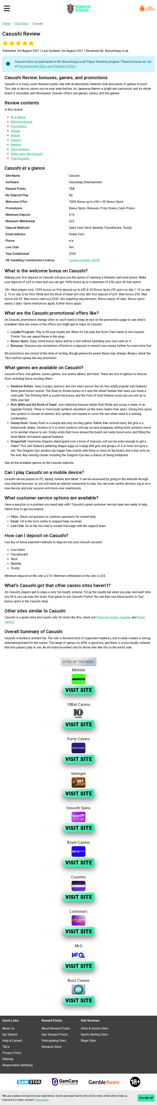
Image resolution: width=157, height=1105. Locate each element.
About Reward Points (56, 1028)
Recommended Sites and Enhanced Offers (47, 66)
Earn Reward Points (55, 1034)
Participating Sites (54, 1040)
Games (15, 131)
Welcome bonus (21, 122)
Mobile (15, 135)
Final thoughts (20, 158)
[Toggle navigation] (6, 8)
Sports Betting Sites (94, 1034)
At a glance (18, 117)
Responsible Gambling (17, 1065)
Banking (16, 145)
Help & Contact (12, 1040)
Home (6, 23)
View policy (42, 1099)
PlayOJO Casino (107, 617)
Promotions (18, 126)
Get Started (9, 1034)
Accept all (146, 1098)
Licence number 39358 (84, 260)
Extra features (20, 149)
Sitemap (7, 1059)
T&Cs (6, 1047)
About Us (8, 1028)
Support (16, 140)
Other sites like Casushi (27, 154)
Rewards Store (51, 1047)
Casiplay (125, 617)
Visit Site (78, 690)
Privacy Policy (11, 1053)
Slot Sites (21, 23)
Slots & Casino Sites (94, 1028)
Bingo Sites (88, 1040)
